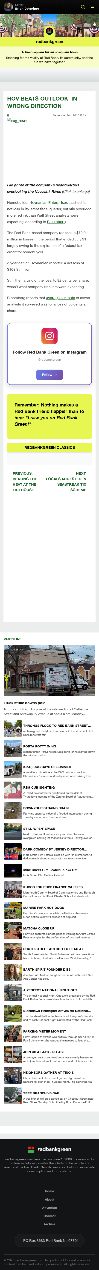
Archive (49, 1224)
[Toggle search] (82, 6)
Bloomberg (56, 221)
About (49, 1199)
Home (49, 1191)
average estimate (60, 297)
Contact (50, 1216)
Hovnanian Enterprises (48, 202)
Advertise (49, 1208)
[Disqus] (49, 561)
